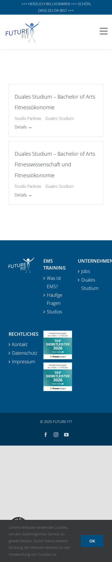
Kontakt (19, 344)
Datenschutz (21, 353)
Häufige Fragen (54, 299)
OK (92, 541)
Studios (54, 312)
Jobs (85, 271)
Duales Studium (90, 284)
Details (21, 127)
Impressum (21, 361)
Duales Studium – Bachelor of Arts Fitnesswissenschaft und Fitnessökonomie (55, 164)
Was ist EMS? (54, 282)
